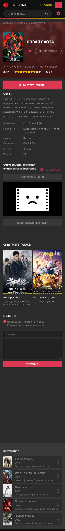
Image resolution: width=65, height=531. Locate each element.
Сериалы (21, 22)
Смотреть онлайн (34, 85)
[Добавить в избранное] (30, 51)
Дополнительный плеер (32, 222)
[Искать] (47, 13)
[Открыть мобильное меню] (58, 5)
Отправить (32, 364)
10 (39, 71)
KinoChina (21, 5)
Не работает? (53, 169)
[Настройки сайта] (58, 13)
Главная (8, 22)
